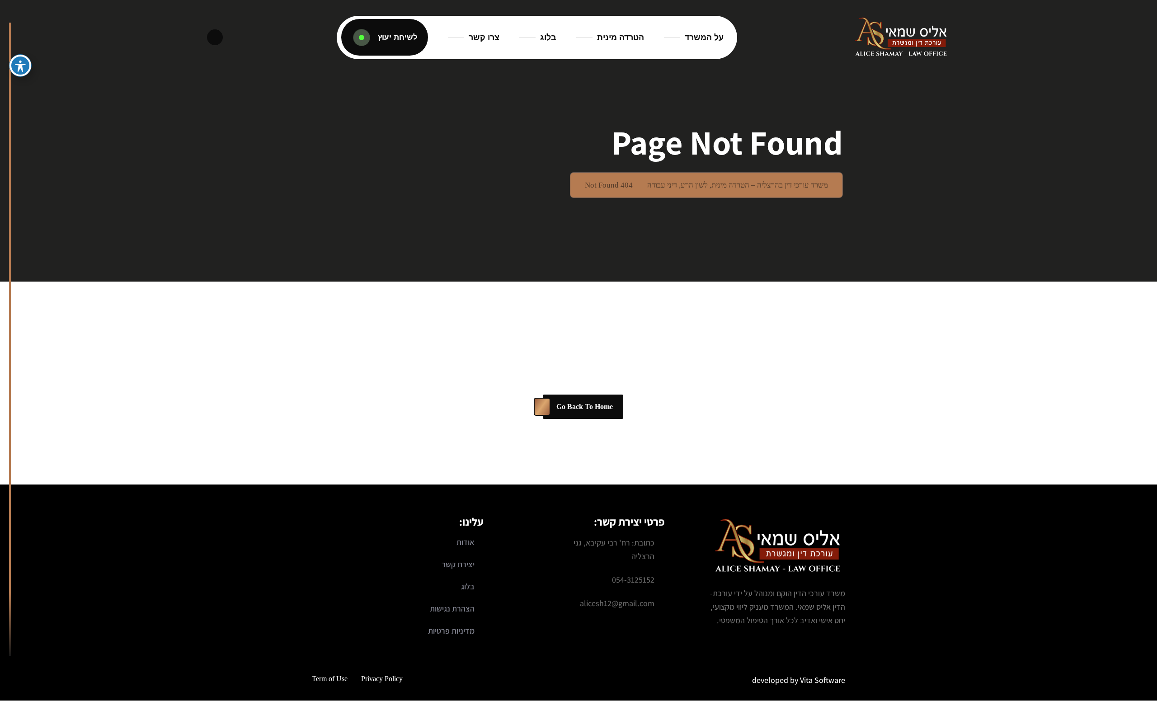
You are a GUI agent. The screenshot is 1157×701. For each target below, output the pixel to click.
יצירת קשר (458, 564)
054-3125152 (633, 579)
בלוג (548, 37)
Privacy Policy (382, 678)
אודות (465, 542)
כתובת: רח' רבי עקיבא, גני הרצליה (614, 549)
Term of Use (330, 678)
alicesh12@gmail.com (617, 603)
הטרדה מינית (620, 37)
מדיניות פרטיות (451, 631)
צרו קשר (484, 37)
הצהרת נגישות (452, 608)
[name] (384, 37)
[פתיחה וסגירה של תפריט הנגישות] (20, 65)
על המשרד (704, 37)
